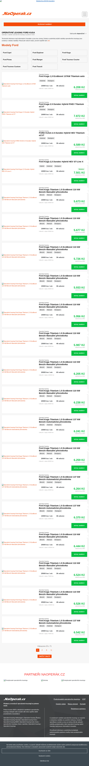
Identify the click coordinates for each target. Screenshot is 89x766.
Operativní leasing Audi (27, 722)
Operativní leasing (34, 724)
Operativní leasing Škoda (32, 718)
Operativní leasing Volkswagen (13, 718)
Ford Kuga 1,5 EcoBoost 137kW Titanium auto (62, 75)
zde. (49, 40)
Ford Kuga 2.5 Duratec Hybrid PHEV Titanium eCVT (61, 105)
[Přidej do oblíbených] (87, 79)
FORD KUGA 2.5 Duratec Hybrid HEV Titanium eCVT (62, 133)
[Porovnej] (87, 76)
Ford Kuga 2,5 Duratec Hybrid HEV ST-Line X (61, 161)
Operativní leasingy (9, 726)
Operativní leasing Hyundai (12, 720)
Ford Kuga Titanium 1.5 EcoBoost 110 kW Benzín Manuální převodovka (59, 190)
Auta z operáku (23, 724)
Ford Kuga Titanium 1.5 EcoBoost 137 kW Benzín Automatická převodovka (59, 420)
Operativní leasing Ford (29, 720)
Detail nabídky (79, 95)
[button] (86, 681)
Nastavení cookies (44, 756)
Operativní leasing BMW (11, 722)
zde (64, 747)
